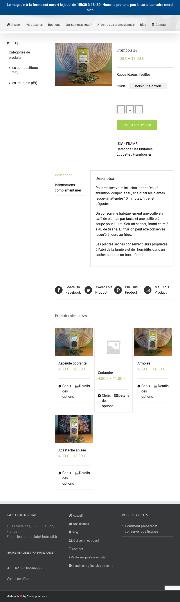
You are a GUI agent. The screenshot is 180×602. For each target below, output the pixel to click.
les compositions (24, 68)
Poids (121, 86)
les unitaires (143, 149)
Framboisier (142, 154)
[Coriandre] (113, 347)
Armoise (143, 363)
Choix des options (68, 391)
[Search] (16, 42)
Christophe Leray (37, 596)
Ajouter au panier (137, 125)
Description (63, 175)
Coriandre (105, 373)
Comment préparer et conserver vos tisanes (141, 529)
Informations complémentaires (68, 187)
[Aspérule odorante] (74, 342)
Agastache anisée (72, 450)
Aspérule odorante (72, 363)
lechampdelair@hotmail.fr (37, 537)
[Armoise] (153, 342)
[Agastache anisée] (74, 429)
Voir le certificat (19, 579)
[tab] (70, 175)
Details (84, 386)
